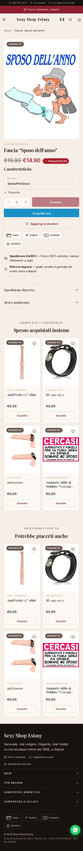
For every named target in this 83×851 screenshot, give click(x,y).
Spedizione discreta (19, 290)
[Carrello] (79, 19)
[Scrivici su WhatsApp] (75, 830)
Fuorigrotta (39, 3)
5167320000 (15, 482)
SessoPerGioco (16, 144)
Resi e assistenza (16, 302)
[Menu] (4, 19)
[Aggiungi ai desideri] (34, 343)
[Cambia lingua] (62, 19)
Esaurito (22, 415)
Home (7, 30)
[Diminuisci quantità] (8, 202)
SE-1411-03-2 (55, 395)
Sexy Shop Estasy (33, 19)
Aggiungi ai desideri (44, 223)
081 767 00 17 (19, 3)
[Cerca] (70, 19)
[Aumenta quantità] (25, 202)
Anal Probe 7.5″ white (21, 395)
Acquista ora (41, 213)
